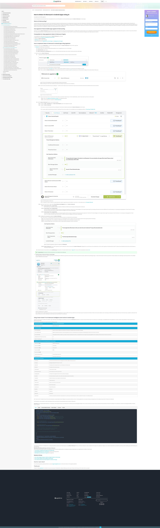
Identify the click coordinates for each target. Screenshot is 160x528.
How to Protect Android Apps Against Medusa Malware (10, 53)
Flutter (63, 407)
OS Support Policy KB (89, 202)
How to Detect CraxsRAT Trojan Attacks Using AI (10, 37)
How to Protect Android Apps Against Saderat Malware (10, 42)
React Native (53, 407)
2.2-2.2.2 (50, 68)
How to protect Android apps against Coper (9, 32)
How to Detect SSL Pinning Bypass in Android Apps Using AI (11, 40)
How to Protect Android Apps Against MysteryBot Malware (11, 52)
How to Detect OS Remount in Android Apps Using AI (10, 47)
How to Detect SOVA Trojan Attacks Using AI (9, 46)
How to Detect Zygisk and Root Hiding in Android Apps (44, 458)
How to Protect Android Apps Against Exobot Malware (10, 63)
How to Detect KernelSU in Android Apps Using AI (10, 57)
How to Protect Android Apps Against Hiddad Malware (10, 26)
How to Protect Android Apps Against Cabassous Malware (11, 51)
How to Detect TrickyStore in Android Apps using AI (10, 61)
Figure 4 (73, 249)
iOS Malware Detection (6, 71)
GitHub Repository (58, 99)
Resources (96, 1)
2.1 (71, 69)
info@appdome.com (71, 506)
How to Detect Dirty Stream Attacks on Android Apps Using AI (11, 58)
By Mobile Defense (78, 1)
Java (36, 407)
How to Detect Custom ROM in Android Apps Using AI (10, 66)
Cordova (59, 407)
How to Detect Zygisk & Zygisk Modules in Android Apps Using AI (12, 35)
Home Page (68, 492)
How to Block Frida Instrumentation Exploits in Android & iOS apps (46, 459)
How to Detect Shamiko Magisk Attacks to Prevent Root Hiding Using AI (12, 68)
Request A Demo (69, 495)
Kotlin (39, 407)
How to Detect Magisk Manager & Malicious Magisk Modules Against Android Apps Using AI (15, 27)
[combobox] (48, 6)
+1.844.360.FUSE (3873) (72, 505)
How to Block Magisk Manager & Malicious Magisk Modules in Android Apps (47, 457)
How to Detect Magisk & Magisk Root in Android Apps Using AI (11, 36)
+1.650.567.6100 (71, 504)
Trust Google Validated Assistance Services (9, 41)
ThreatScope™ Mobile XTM (90, 109)
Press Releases (86, 495)
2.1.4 (89, 249)
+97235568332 (83, 504)
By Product (84, 1)
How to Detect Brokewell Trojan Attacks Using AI (10, 30)
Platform (78, 492)
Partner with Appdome (99, 495)
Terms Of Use (98, 492)
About (77, 495)
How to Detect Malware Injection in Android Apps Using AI (11, 62)
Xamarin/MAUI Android (45, 407)
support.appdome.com (56, 463)
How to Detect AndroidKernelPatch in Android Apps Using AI (11, 67)
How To (3, 11)
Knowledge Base (86, 492)
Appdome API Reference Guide (53, 98)
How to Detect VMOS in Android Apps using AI (9, 56)
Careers (87, 497)
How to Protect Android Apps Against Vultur (9, 31)
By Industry (90, 1)
